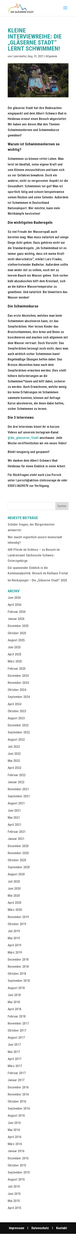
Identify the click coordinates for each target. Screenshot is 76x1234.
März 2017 (15, 1066)
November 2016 (18, 1094)
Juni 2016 (14, 1123)
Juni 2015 (14, 1194)
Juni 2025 (14, 647)
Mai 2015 (14, 1201)
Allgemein (51, 56)
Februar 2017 (17, 1073)
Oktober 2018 (17, 974)
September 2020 (19, 867)
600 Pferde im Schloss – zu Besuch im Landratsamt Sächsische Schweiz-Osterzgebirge (34, 555)
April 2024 (14, 704)
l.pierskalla (19, 56)
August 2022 (16, 739)
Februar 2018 (17, 1016)
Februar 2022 (17, 775)
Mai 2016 (14, 1130)
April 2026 (14, 605)
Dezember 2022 (18, 725)
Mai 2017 (14, 1052)
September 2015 (19, 1172)
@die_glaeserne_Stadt (24, 438)
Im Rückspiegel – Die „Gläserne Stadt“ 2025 (37, 580)
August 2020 (16, 874)
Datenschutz (40, 1228)
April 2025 (14, 654)
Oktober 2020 (17, 860)
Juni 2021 (14, 810)
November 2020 (18, 853)
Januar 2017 (16, 1080)
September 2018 (19, 981)
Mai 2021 (14, 818)
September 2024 (19, 697)
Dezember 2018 (18, 959)
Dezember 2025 (18, 626)
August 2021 (16, 803)
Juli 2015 (14, 1186)
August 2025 (16, 640)
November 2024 (18, 683)
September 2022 (19, 732)
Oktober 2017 (17, 1030)
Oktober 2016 (17, 1101)
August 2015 (16, 1179)
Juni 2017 (14, 1045)
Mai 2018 (14, 1002)
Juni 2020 (14, 888)
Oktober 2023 (17, 711)
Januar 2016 (16, 1151)
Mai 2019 (14, 938)
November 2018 (18, 966)
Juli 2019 (14, 931)
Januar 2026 (16, 619)
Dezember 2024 (18, 676)
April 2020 (14, 903)
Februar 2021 (17, 832)
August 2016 (16, 1115)
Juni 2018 (14, 995)
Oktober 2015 (17, 1165)
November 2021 (18, 789)
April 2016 (14, 1137)
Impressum (16, 1228)
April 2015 (14, 1208)
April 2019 (14, 945)
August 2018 (16, 988)
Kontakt (61, 1228)
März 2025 (15, 661)
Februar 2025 (17, 669)
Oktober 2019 (17, 924)
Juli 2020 (14, 881)
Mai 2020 (14, 896)
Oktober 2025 (17, 633)
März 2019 (15, 952)
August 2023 (16, 718)
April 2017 (14, 1059)
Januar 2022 (16, 782)
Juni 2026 (14, 598)
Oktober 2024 (17, 690)
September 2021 (19, 796)
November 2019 (18, 917)
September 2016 (19, 1108)
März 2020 (15, 910)
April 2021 (14, 825)
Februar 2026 (17, 612)
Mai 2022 (14, 761)
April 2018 (14, 1009)
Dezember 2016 (18, 1087)
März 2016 (15, 1144)
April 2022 (14, 768)
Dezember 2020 (18, 846)
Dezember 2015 (18, 1158)
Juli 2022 (14, 747)
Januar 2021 (16, 839)
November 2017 (18, 1023)
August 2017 (16, 1037)
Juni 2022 (14, 754)
